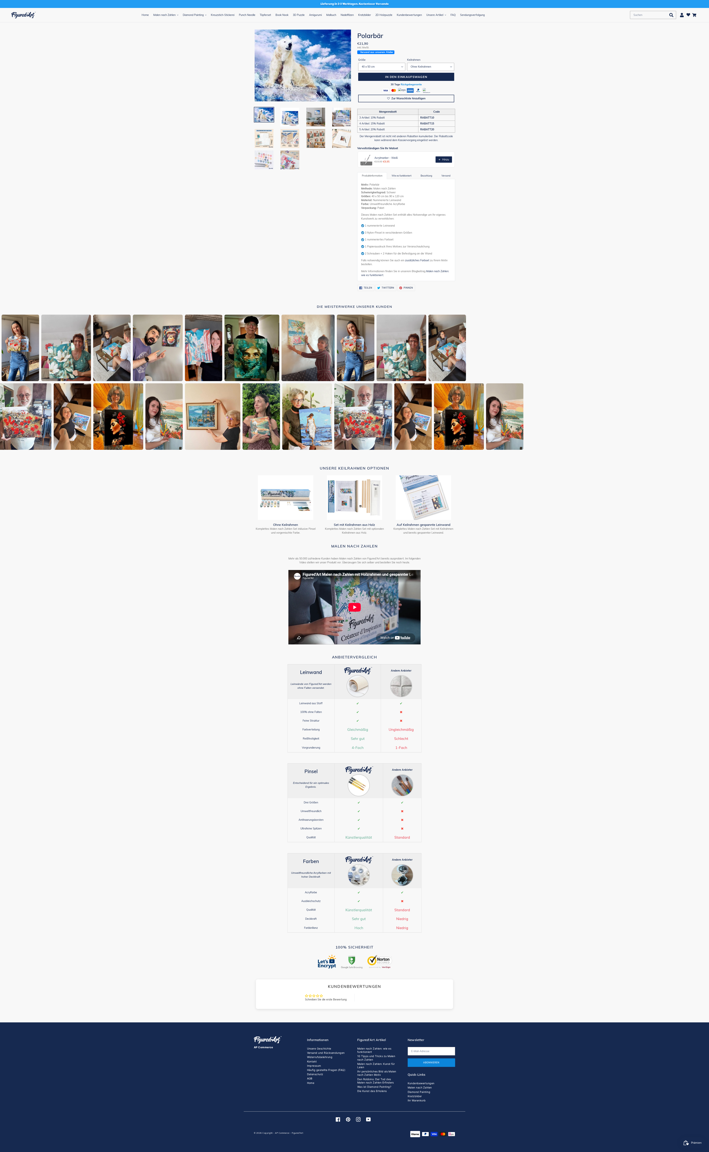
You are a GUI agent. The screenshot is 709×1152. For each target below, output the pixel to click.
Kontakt (312, 1061)
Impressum (314, 1065)
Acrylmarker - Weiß (386, 158)
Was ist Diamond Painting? (374, 1086)
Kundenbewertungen (421, 1083)
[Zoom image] (303, 66)
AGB (309, 1078)
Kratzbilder (415, 1096)
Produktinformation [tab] (372, 175)
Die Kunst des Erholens (372, 1091)
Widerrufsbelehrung (320, 1057)
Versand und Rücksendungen (326, 1052)
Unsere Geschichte (319, 1048)
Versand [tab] (446, 175)
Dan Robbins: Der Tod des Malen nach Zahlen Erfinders (375, 1081)
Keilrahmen (413, 59)
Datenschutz (315, 1074)
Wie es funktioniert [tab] (401, 175)
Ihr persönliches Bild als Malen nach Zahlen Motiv (376, 1073)
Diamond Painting (419, 1091)
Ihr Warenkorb (417, 1100)
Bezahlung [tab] (426, 175)
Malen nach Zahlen (420, 1087)
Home (310, 1082)
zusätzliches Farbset (417, 260)
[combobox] (653, 15)
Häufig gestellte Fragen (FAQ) (326, 1069)
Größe (362, 59)
